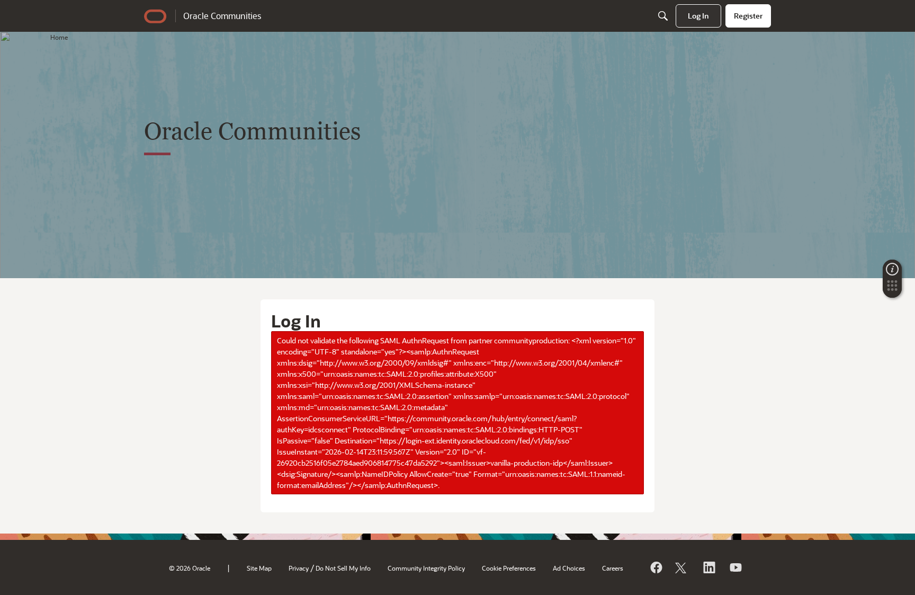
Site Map (259, 568)
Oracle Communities (222, 15)
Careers (612, 568)
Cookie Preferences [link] (509, 568)
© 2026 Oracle (189, 568)
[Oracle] (655, 567)
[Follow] (682, 567)
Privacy (299, 568)
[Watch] (735, 567)
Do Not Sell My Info (343, 568)
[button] (892, 288)
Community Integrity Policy (426, 568)
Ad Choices (569, 568)
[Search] (663, 15)
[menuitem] (698, 16)
